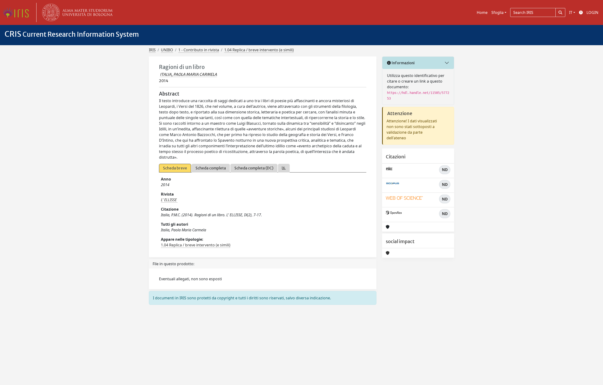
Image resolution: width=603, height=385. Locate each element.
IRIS (152, 49)
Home (482, 12)
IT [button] (570, 12)
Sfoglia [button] (497, 12)
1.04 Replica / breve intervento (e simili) (259, 49)
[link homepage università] (76, 12)
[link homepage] (18, 12)
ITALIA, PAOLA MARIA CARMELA (188, 74)
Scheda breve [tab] (175, 168)
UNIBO (167, 49)
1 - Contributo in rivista (198, 49)
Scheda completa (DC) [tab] (253, 168)
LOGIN (592, 12)
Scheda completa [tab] (211, 168)
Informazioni (403, 62)
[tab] (284, 168)
